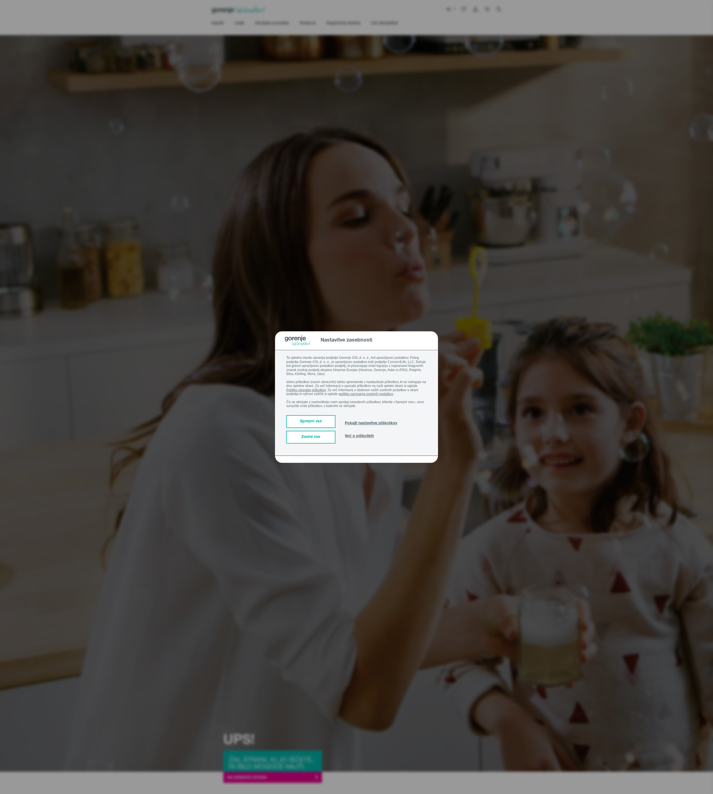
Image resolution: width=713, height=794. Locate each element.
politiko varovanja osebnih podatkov (366, 394)
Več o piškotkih (359, 436)
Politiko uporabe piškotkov (306, 390)
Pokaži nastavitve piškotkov (371, 423)
